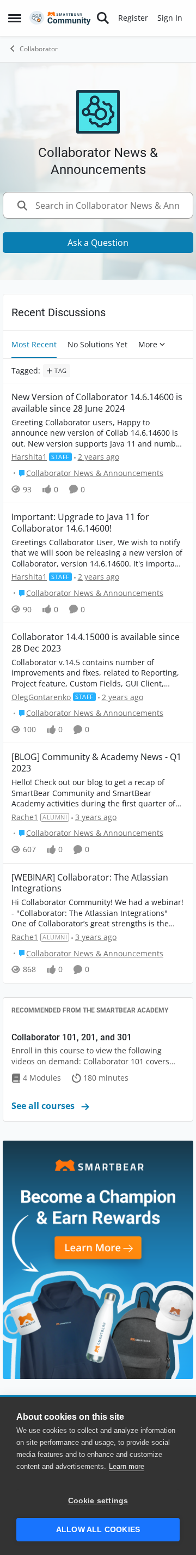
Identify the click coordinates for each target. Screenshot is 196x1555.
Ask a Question (98, 243)
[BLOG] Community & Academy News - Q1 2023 (96, 762)
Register (133, 18)
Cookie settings (98, 1501)
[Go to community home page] (60, 18)
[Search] (102, 18)
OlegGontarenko (41, 697)
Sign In (169, 18)
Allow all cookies (98, 1530)
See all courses (44, 1106)
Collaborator (39, 48)
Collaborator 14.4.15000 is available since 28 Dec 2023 (95, 642)
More (147, 344)
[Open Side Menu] (15, 18)
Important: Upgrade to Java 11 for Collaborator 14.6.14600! (80, 522)
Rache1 (24, 817)
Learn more (126, 1466)
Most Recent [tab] (34, 344)
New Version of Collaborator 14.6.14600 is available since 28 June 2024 (96, 402)
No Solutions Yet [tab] (97, 344)
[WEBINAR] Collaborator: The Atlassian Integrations (89, 883)
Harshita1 (29, 456)
